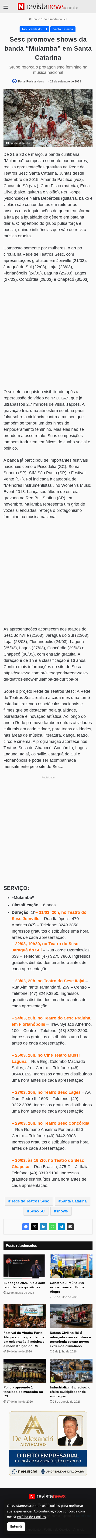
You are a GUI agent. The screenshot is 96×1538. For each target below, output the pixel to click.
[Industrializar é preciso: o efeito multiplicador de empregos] (71, 1371)
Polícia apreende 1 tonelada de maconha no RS (23, 1391)
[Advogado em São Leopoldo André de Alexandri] (48, 1443)
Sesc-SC (37, 1211)
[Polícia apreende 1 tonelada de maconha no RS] (24, 1371)
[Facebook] (25, 1226)
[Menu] (5, 8)
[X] (34, 1226)
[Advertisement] (48, 336)
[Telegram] (61, 1226)
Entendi (16, 1526)
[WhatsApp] (52, 1226)
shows (62, 1211)
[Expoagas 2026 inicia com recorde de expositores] (24, 1266)
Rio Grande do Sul (54, 19)
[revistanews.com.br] (48, 6)
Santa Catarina (63, 29)
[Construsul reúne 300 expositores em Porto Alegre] (71, 1266)
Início (36, 19)
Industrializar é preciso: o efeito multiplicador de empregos (70, 1391)
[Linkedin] (43, 1226)
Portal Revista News (31, 81)
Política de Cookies (31, 1517)
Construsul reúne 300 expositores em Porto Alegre (67, 1287)
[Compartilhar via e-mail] (70, 1226)
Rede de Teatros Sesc (29, 1201)
